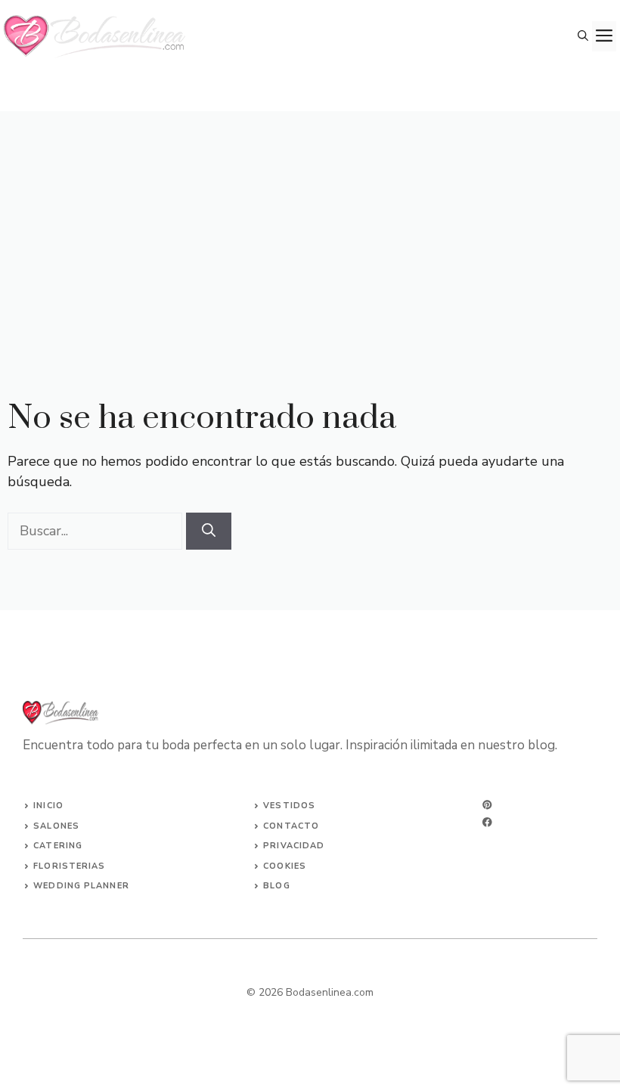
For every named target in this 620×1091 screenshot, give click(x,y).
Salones (56, 826)
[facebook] (487, 822)
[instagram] (487, 805)
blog (276, 885)
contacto (291, 826)
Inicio (48, 805)
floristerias (69, 866)
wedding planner (81, 885)
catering (57, 845)
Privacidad (293, 845)
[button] (583, 36)
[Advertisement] (310, 224)
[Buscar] (208, 531)
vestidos (289, 805)
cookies (284, 866)
